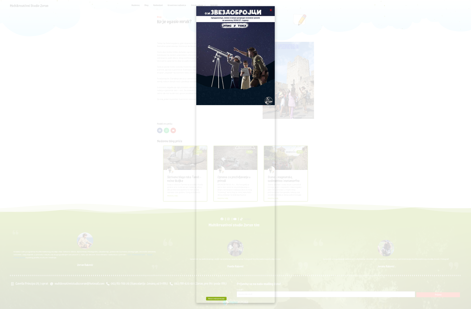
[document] (235, 154)
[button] (270, 10)
